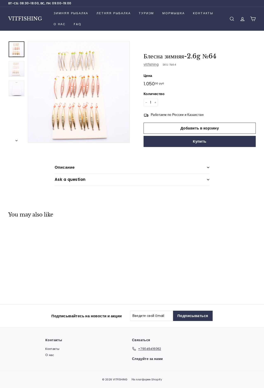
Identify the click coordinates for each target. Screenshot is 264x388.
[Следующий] (16, 139)
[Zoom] (79, 92)
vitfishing (151, 64)
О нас (60, 24)
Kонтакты (203, 13)
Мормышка (173, 13)
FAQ (77, 24)
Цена (148, 75)
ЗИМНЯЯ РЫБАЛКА (71, 13)
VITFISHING (25, 19)
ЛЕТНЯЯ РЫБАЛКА (114, 13)
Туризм (146, 13)
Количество (154, 93)
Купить (199, 141)
